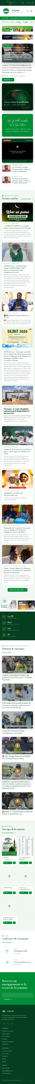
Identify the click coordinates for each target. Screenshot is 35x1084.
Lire (7, 863)
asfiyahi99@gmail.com (7, 1071)
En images (4, 1039)
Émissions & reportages (8, 1042)
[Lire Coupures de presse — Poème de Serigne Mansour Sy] (9, 906)
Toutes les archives (26, 199)
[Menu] (31, 11)
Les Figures (5, 1056)
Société (4, 1059)
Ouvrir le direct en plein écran (18, 161)
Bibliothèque (5, 1044)
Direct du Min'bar (6, 1036)
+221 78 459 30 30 (6, 1073)
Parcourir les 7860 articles (16, 590)
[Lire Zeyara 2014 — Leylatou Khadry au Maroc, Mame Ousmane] (25, 876)
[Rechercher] (27, 11)
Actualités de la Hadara (8, 1031)
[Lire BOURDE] (9, 846)
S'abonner (7, 999)
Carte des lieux (6, 1054)
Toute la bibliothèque (8, 833)
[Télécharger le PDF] (14, 863)
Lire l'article (7, 80)
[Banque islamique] (17, 37)
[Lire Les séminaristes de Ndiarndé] (25, 846)
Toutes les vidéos (6, 652)
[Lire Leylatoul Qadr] (9, 876)
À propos (4, 1061)
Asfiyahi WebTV (6, 1034)
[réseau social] (27, 3)
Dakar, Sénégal (5, 1068)
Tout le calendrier (7, 942)
